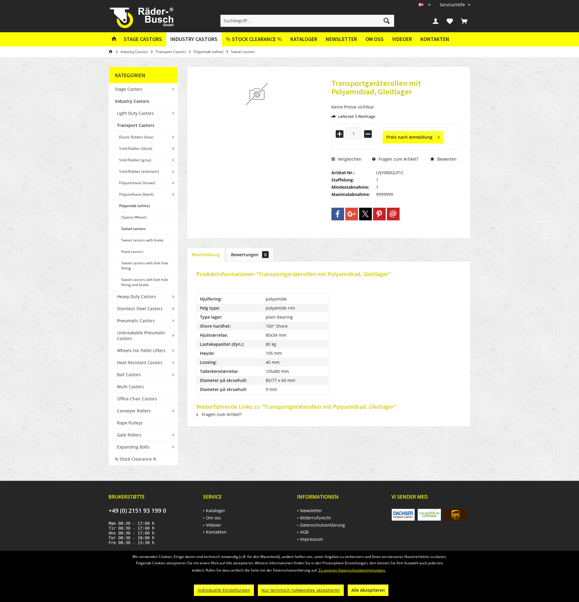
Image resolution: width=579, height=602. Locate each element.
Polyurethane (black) (136, 194)
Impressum (311, 539)
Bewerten (446, 159)
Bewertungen (249, 254)
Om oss (374, 39)
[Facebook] (337, 214)
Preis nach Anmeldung (409, 137)
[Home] (114, 39)
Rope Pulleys (130, 423)
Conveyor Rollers (134, 411)
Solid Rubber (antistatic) (139, 171)
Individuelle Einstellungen (224, 590)
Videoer (402, 39)
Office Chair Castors (137, 399)
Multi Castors (130, 386)
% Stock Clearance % (136, 459)
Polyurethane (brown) (137, 182)
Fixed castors (132, 251)
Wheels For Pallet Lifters (141, 350)
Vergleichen (349, 159)
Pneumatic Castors (136, 320)
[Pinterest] (379, 214)
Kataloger (303, 39)
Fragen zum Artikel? (397, 159)
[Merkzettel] (450, 21)
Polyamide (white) (134, 205)
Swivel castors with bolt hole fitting (144, 265)
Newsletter (341, 39)
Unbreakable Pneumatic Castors (141, 335)
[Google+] (351, 214)
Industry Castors (132, 101)
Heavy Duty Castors (136, 296)
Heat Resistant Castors (140, 362)
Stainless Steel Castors (140, 308)
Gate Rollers (129, 435)
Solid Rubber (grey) (135, 159)
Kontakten (434, 39)
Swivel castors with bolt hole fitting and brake (144, 282)
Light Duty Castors (135, 113)
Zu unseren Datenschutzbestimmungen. (352, 570)
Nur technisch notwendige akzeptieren (300, 590)
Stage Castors (128, 89)
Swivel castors (133, 228)
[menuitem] (452, 4)
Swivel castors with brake (142, 240)
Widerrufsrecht (315, 518)
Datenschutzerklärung (322, 525)
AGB (304, 532)
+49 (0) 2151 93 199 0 (137, 511)
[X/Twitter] (365, 214)
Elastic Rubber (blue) (136, 137)
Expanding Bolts (133, 447)
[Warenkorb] (464, 21)
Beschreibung (206, 254)
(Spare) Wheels (134, 217)
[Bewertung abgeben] (395, 99)
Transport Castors (135, 125)
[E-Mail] (393, 214)
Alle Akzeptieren (368, 590)
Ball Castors (129, 374)
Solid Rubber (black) (135, 148)
